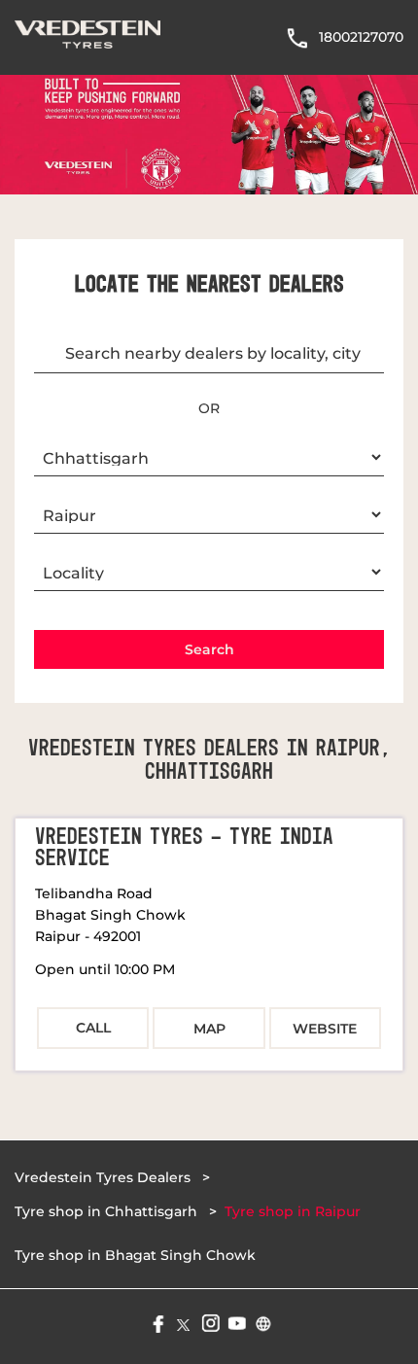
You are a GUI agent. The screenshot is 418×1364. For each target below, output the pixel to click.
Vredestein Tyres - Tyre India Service (184, 847)
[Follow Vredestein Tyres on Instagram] (209, 1322)
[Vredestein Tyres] (87, 36)
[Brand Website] (262, 1322)
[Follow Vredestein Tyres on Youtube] (236, 1322)
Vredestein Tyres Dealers (104, 1177)
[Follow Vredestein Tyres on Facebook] (157, 1322)
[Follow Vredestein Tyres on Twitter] (183, 1322)
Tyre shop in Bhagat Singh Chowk (135, 1255)
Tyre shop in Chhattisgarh (106, 1211)
